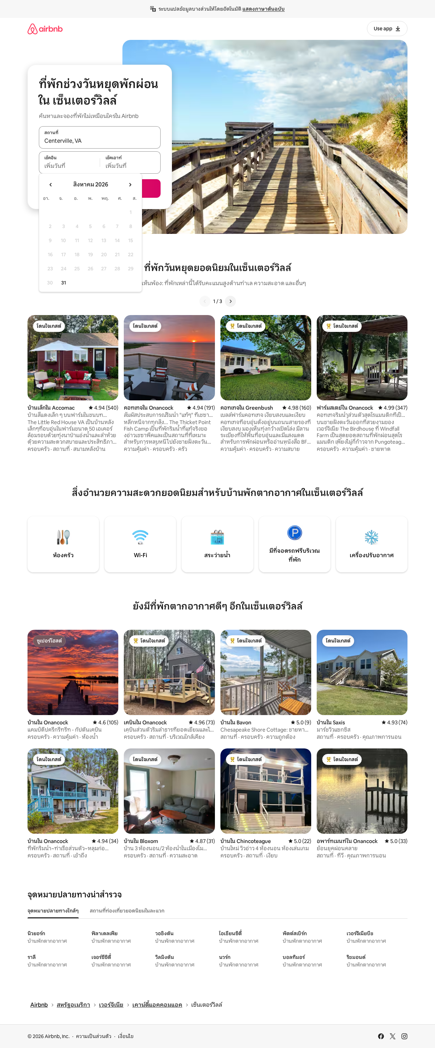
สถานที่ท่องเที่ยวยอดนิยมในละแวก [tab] (127, 911)
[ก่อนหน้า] (204, 301)
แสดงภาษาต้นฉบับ (263, 9)
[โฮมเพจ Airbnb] (45, 29)
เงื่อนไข (125, 1036)
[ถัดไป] (230, 301)
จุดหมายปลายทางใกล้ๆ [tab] (53, 911)
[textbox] (69, 166)
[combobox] (99, 141)
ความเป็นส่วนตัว (93, 1036)
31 (63, 283)
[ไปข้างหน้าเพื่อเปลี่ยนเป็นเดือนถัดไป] (130, 185)
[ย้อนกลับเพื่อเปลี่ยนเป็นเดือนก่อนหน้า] (51, 185)
